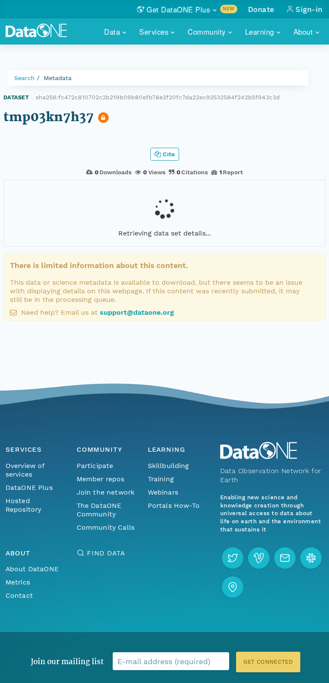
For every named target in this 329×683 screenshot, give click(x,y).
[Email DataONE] (285, 558)
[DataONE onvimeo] (258, 558)
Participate (95, 466)
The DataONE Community (99, 509)
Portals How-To (174, 505)
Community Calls (106, 527)
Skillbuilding (168, 466)
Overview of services (25, 470)
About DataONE (32, 569)
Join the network (106, 492)
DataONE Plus (29, 487)
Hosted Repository (24, 505)
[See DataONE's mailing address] (232, 587)
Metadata (58, 78)
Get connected (268, 662)
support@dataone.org (137, 312)
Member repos (101, 479)
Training (161, 479)
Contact (19, 595)
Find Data (106, 553)
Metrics (18, 582)
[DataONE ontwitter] (232, 558)
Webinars (163, 492)
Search (24, 78)
